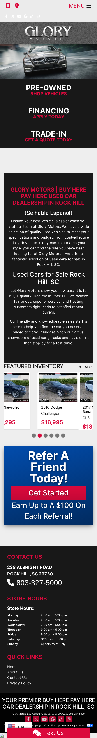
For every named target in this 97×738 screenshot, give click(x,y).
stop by (39, 343)
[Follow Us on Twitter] (13, 17)
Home (12, 671)
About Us (15, 676)
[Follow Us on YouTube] (19, 17)
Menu (77, 5)
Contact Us (17, 682)
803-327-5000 (39, 587)
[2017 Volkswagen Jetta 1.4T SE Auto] (72, 387)
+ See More (84, 367)
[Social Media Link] (32, 17)
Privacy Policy (19, 687)
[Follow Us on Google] (25, 17)
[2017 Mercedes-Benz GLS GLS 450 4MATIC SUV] (24, 387)
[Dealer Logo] (48, 33)
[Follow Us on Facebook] (6, 17)
